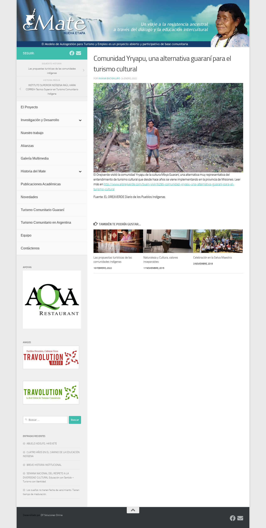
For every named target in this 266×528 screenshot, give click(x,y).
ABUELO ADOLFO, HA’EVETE (42, 443)
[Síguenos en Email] (78, 53)
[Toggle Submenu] (80, 120)
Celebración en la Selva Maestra (212, 257)
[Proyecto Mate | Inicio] (55, 21)
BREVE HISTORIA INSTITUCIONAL (44, 464)
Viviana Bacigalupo (109, 78)
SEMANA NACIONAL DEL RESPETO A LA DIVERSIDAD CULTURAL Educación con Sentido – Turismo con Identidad (48, 477)
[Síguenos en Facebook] (71, 53)
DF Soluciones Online (52, 515)
